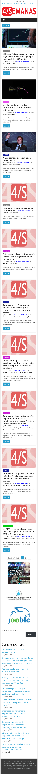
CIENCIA (6, 102)
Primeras (5, 372)
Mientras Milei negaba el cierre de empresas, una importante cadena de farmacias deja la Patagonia (16, 736)
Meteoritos (6, 114)
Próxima (18, 372)
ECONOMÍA (6, 51)
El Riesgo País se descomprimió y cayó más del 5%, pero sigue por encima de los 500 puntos (18, 56)
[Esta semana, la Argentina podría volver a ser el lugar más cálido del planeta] (19, 230)
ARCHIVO (19, 761)
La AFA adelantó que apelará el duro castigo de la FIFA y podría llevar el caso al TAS (17, 702)
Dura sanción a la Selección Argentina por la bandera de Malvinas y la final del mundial (14, 725)
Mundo (18, 538)
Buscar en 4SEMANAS (11, 630)
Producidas (12, 372)
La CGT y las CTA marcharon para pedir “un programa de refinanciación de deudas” (16, 747)
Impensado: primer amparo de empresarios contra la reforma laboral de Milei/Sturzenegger (14, 713)
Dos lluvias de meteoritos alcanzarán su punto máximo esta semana (17, 107)
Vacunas (27, 485)
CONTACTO (26, 761)
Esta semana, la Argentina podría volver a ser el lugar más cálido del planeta (19, 256)
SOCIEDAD (6, 251)
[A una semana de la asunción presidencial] (19, 134)
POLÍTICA (6, 155)
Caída (8, 317)
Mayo (18, 428)
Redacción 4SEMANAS (22, 61)
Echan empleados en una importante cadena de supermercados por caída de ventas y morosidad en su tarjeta (17, 660)
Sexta (29, 317)
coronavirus (6, 428)
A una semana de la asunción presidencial (17, 159)
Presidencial (12, 164)
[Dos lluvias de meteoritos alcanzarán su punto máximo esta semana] (19, 81)
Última (14, 430)
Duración (13, 428)
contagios (13, 317)
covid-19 (13, 538)
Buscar (31, 634)
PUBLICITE (32, 761)
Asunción (5, 164)
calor (10, 263)
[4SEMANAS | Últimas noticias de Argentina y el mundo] (19, 8)
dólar (11, 212)
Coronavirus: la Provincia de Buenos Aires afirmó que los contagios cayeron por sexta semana (16, 309)
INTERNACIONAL (8, 526)
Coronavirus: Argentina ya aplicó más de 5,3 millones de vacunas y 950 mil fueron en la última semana (19, 477)
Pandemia (30, 428)
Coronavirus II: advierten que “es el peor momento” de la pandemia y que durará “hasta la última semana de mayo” (18, 420)
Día (33, 61)
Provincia (19, 317)
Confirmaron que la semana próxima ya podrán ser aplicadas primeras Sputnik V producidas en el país (18, 364)
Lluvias (32, 112)
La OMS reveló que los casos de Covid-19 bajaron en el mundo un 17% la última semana (18, 531)
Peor (4, 430)
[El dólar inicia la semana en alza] (19, 184)
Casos (8, 538)
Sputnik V (29, 372)
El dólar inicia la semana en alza (18, 208)
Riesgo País (6, 63)
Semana (12, 63)
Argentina (5, 263)
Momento (23, 428)
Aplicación (6, 485)
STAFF (14, 761)
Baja (4, 538)
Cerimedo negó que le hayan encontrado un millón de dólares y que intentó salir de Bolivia (16, 691)
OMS (22, 538)
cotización (6, 212)
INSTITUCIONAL (8, 761)
